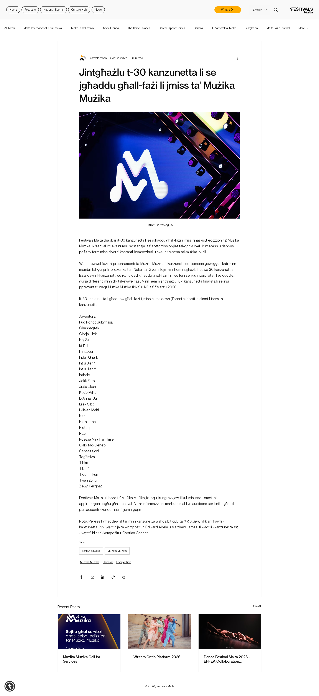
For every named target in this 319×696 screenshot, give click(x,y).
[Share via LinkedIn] (102, 577)
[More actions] (237, 57)
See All (257, 606)
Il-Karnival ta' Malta (224, 28)
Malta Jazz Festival (82, 28)
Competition (123, 562)
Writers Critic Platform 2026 (157, 657)
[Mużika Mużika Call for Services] (89, 631)
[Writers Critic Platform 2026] (159, 631)
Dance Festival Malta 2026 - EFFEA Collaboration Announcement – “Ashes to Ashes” (227, 659)
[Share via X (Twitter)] (92, 577)
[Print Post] (124, 577)
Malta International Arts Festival (42, 28)
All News (9, 28)
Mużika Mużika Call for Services (81, 659)
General (199, 28)
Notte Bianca (111, 28)
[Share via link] (113, 577)
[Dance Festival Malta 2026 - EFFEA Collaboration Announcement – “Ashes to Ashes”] (230, 631)
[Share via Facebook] (81, 577)
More (301, 28)
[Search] (275, 9)
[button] (9, 686)
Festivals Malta (91, 550)
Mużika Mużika (117, 550)
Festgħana (251, 28)
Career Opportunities (172, 28)
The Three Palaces (139, 28)
